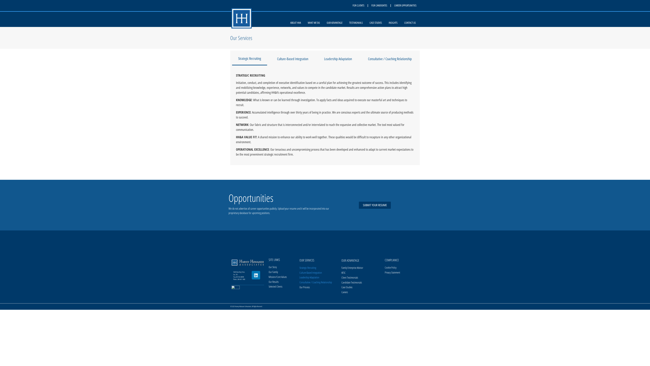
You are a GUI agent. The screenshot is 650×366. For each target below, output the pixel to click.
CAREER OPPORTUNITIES (405, 5)
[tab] (249, 58)
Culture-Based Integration (310, 272)
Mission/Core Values (278, 277)
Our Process (304, 287)
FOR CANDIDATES (379, 5)
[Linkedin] (256, 275)
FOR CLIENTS (358, 5)
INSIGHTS (393, 22)
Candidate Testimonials (351, 282)
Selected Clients (275, 286)
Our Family (273, 272)
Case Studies (346, 287)
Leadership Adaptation (309, 277)
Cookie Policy (390, 267)
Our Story (273, 267)
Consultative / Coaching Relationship (315, 282)
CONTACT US (410, 22)
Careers (344, 292)
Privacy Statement (392, 272)
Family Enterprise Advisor (352, 268)
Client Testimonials (349, 277)
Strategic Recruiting (307, 268)
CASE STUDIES (376, 22)
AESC (343, 272)
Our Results (274, 282)
